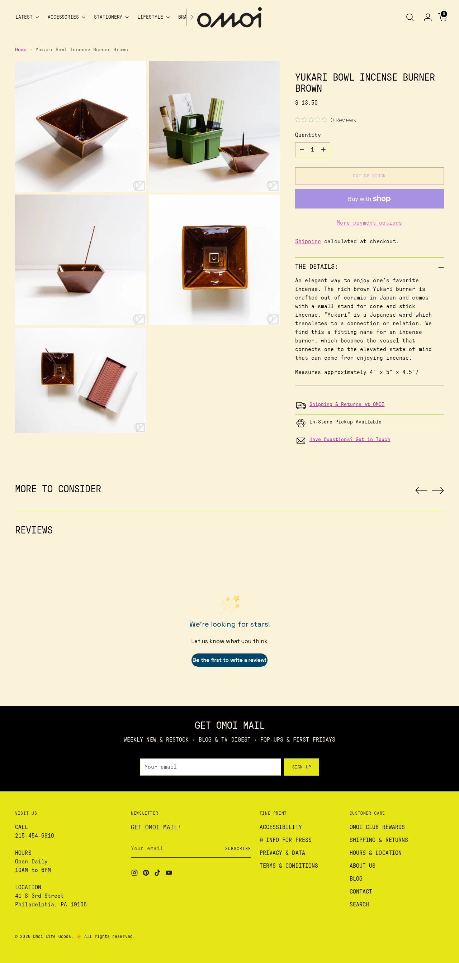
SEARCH (359, 904)
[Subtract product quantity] (301, 150)
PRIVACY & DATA (282, 853)
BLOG (356, 879)
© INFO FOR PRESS (286, 840)
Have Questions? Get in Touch (350, 439)
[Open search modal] (410, 17)
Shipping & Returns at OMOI (347, 404)
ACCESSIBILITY (281, 827)
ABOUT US (363, 866)
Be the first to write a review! (229, 660)
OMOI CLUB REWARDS (377, 827)
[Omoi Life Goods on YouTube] (169, 874)
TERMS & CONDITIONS (289, 866)
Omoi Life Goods (52, 936)
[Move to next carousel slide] (438, 490)
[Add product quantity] (323, 150)
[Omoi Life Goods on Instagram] (135, 874)
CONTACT (361, 892)
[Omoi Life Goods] (229, 17)
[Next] (191, 17)
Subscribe (238, 849)
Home (21, 49)
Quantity (308, 135)
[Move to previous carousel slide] (421, 490)
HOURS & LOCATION (376, 853)
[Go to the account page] (425, 17)
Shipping (308, 241)
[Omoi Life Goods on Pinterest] (146, 874)
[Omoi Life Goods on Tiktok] (158, 874)
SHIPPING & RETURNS (379, 840)
